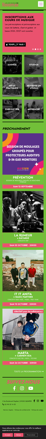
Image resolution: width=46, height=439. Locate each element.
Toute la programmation (28, 371)
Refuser (18, 435)
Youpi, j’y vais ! (17, 44)
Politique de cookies (37, 410)
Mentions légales (8, 410)
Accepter (7, 435)
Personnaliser (31, 435)
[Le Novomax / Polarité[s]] (10, 4)
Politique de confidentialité (22, 410)
